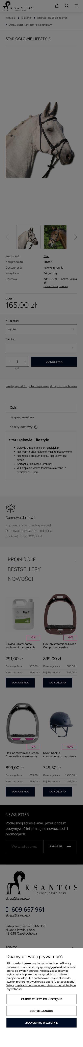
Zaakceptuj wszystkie (41, 1022)
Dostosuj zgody (41, 1010)
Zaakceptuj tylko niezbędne (41, 999)
